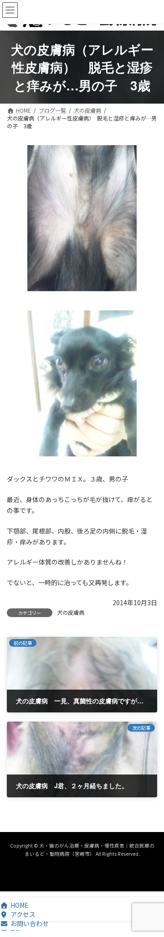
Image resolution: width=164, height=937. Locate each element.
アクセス (23, 914)
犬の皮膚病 (70, 612)
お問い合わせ (29, 923)
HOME (19, 905)
